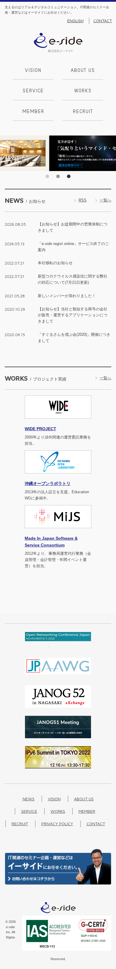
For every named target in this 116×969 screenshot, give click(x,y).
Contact (102, 21)
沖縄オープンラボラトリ (47, 483)
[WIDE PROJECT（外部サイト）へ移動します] (58, 422)
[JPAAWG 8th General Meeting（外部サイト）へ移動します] (58, 676)
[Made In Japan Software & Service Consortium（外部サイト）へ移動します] (58, 531)
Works (83, 91)
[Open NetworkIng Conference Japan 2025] (58, 646)
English (75, 21)
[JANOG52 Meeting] (58, 706)
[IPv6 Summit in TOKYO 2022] (58, 767)
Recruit (83, 112)
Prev (6, 153)
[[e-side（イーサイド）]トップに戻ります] (58, 51)
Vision (33, 71)
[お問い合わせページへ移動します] (58, 883)
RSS (83, 200)
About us (83, 71)
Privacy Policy (57, 823)
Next (110, 153)
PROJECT (40, 428)
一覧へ (105, 200)
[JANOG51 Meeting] (58, 737)
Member (33, 112)
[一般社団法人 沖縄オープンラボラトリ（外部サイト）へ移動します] (58, 477)
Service (33, 91)
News (29, 798)
